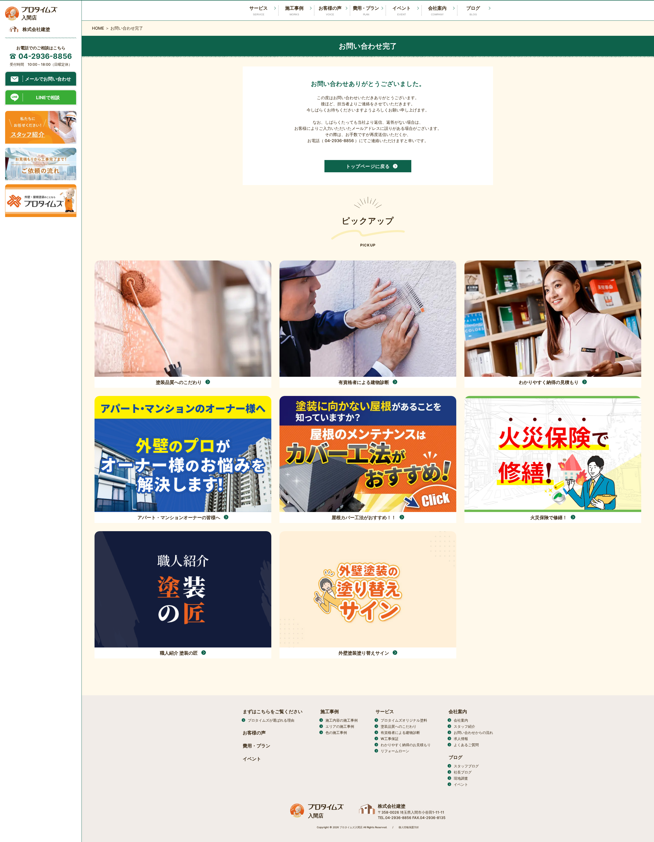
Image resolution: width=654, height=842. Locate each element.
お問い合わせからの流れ (473, 732)
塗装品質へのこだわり (398, 726)
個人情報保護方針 (409, 827)
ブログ (473, 10)
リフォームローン (395, 751)
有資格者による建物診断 (400, 732)
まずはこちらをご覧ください (272, 711)
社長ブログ (463, 772)
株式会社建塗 (391, 806)
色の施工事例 (336, 732)
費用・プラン (366, 10)
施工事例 (294, 10)
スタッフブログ (466, 766)
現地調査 (461, 778)
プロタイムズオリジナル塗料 (404, 720)
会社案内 (437, 10)
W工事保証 (390, 738)
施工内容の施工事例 (341, 720)
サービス (385, 711)
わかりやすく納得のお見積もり (406, 745)
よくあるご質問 (466, 745)
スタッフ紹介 (464, 726)
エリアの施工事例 (339, 726)
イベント (401, 10)
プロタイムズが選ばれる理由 (271, 720)
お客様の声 (330, 10)
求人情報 (461, 738)
